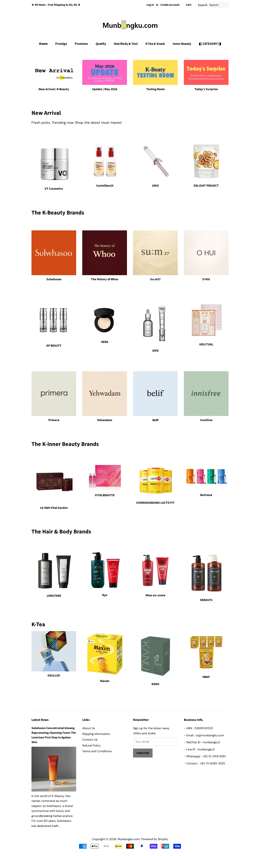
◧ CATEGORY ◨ (210, 44)
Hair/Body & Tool (126, 44)
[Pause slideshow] (227, 59)
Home (43, 44)
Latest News (40, 720)
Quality (101, 44)
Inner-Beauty (182, 44)
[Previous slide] (112, 59)
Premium (81, 44)
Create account (169, 5)
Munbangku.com (129, 839)
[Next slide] (147, 59)
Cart (188, 5)
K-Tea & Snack (155, 44)
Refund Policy (91, 745)
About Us (88, 728)
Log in (150, 5)
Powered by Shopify (154, 839)
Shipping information (96, 734)
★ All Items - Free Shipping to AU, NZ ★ (55, 5)
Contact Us (90, 739)
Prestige (61, 44)
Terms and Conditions (97, 751)
